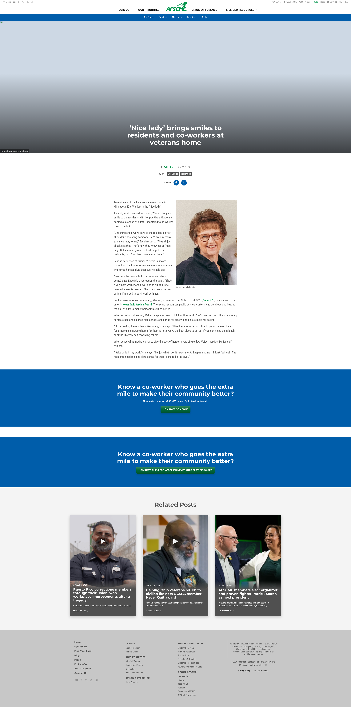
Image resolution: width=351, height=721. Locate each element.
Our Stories (173, 174)
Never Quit (186, 174)
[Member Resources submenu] (256, 10)
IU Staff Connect (261, 670)
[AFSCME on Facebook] (19, 2)
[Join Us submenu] (131, 10)
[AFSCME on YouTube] (27, 2)
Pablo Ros (168, 167)
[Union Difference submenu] (219, 10)
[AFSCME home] (176, 6)
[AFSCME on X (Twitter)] (23, 2)
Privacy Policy (244, 670)
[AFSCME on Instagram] (32, 2)
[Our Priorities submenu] (161, 10)
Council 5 (208, 300)
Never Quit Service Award (137, 304)
